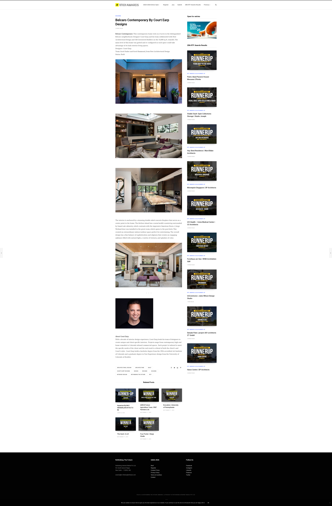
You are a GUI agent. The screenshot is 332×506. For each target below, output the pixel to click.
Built (149, 367)
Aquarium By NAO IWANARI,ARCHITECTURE (125, 408)
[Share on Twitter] (107, 43)
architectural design (124, 367)
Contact (153, 477)
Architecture (139, 367)
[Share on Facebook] (107, 39)
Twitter (188, 475)
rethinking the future (138, 374)
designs (144, 371)
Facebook (189, 465)
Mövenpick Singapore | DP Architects (201, 188)
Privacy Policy (155, 472)
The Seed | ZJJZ (123, 434)
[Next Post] (330, 253)
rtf (150, 374)
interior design (122, 374)
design (136, 371)
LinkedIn (188, 470)
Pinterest (189, 472)
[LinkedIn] (177, 367)
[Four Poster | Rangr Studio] (149, 424)
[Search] (216, 4)
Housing (118, 16)
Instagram (189, 468)
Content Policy (155, 470)
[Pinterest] (107, 48)
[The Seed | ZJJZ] (125, 424)
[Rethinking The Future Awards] (127, 5)
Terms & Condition (156, 475)
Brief (152, 465)
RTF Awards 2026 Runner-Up (196, 73)
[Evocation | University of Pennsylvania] (172, 395)
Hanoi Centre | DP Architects (198, 370)
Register (153, 468)
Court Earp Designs (123, 371)
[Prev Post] (1, 253)
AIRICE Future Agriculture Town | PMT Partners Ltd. (148, 407)
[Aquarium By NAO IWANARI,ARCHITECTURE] (125, 395)
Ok (208, 502)
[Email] (107, 52)
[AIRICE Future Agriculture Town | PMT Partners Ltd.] (149, 395)
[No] (330, 503)
